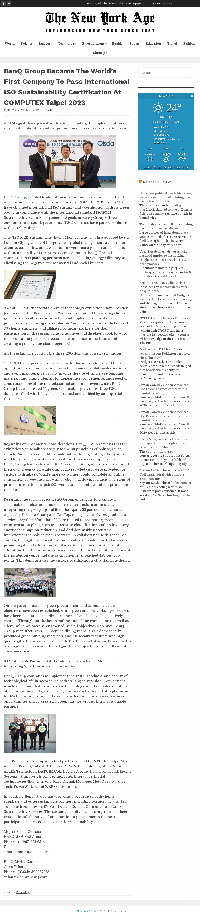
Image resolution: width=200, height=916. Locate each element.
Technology (67, 43)
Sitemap (99, 53)
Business (45, 43)
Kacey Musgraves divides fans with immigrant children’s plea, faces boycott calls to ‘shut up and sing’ (164, 443)
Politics (27, 43)
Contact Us (153, 3)
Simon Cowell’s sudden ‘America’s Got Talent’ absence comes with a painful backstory (163, 389)
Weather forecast (166, 167)
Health (117, 43)
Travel (172, 43)
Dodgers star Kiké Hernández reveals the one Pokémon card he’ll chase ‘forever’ (164, 353)
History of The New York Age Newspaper (115, 3)
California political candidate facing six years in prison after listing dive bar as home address (165, 197)
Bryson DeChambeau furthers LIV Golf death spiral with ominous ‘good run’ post (163, 474)
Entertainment (93, 43)
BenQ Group (15, 197)
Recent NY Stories (157, 182)
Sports (134, 43)
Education (153, 43)
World (10, 43)
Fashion (189, 43)
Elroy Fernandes (44, 110)
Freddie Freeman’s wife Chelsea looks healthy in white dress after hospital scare (163, 287)
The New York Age (82, 911)
